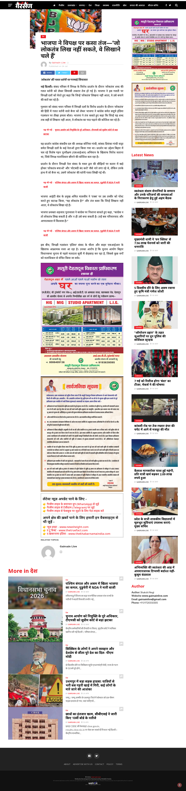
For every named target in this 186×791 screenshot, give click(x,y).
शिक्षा (97, 5)
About (67, 764)
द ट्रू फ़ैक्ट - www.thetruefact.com (67, 530)
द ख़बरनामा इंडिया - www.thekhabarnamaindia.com (78, 533)
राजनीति (116, 5)
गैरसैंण (61, 5)
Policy (110, 764)
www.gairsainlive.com (155, 595)
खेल (124, 5)
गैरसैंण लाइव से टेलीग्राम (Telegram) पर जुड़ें (70, 507)
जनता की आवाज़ (137, 5)
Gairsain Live (58, 62)
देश (90, 5)
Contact (99, 764)
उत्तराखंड (71, 5)
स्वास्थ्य (106, 5)
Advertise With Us (82, 764)
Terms (119, 764)
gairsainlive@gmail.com (152, 599)
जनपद (82, 5)
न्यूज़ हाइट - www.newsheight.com (68, 527)
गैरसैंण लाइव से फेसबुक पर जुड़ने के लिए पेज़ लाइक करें (75, 511)
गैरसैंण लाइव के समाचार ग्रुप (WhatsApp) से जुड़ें (73, 504)
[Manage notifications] (179, 785)
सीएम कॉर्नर (153, 5)
